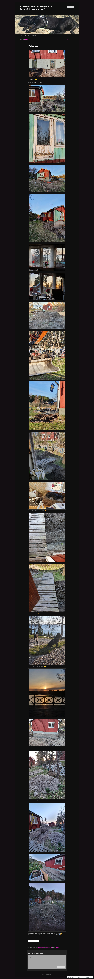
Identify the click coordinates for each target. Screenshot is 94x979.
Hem (21, 35)
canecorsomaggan (48, 947)
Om (28, 35)
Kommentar (61, 967)
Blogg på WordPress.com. (47, 974)
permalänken (58, 947)
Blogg (25, 35)
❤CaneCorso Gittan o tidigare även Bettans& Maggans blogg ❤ (36, 7)
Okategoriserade (41, 947)
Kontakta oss (33, 35)
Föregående (67, 39)
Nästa (72, 39)
